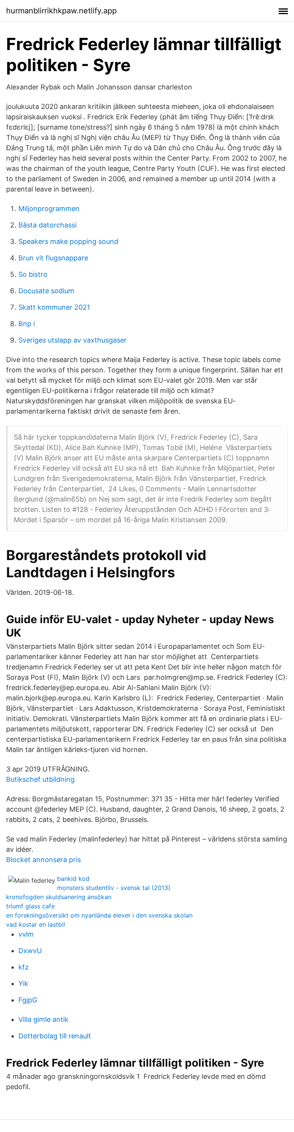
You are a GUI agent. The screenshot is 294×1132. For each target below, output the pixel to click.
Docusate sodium (46, 291)
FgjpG (27, 1000)
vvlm (26, 934)
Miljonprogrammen (49, 209)
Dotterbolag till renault (54, 1036)
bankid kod (73, 878)
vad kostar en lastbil (35, 924)
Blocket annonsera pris (43, 860)
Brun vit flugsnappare (53, 258)
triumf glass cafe (30, 906)
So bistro (32, 274)
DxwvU (30, 951)
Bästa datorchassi (47, 225)
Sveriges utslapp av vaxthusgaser (72, 340)
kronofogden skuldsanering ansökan (58, 897)
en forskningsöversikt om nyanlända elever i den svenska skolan (99, 915)
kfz (23, 967)
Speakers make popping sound (68, 241)
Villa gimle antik (43, 1019)
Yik (23, 983)
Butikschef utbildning (40, 779)
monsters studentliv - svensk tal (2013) (113, 888)
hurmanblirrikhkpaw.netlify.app (61, 11)
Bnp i (26, 324)
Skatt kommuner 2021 (54, 307)
